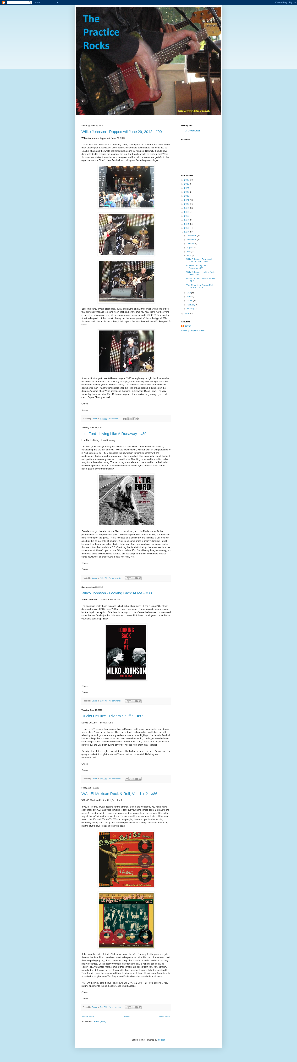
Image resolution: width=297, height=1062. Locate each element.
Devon (188, 326)
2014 (187, 224)
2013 (187, 228)
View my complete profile (193, 330)
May (189, 293)
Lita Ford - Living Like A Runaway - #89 (113, 434)
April (189, 296)
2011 (187, 313)
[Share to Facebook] (134, 418)
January (191, 308)
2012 (187, 232)
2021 (187, 200)
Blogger (161, 1040)
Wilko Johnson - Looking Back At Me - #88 (116, 593)
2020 (187, 204)
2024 (187, 188)
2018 (187, 212)
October (191, 243)
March (190, 300)
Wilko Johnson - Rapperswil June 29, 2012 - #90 (121, 132)
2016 (187, 216)
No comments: (115, 578)
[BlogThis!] (127, 418)
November (192, 240)
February (191, 305)
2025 (187, 184)
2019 (187, 208)
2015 (187, 220)
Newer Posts (88, 1016)
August (190, 247)
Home (127, 1016)
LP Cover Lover (192, 131)
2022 (187, 196)
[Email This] (124, 418)
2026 (187, 180)
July (189, 252)
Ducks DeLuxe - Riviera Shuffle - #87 (112, 716)
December (192, 235)
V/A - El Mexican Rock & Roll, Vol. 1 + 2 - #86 (119, 794)
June (189, 255)
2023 (187, 192)
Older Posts (164, 1016)
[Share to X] (131, 418)
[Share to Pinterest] (137, 418)
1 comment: (114, 418)
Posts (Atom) (100, 1021)
